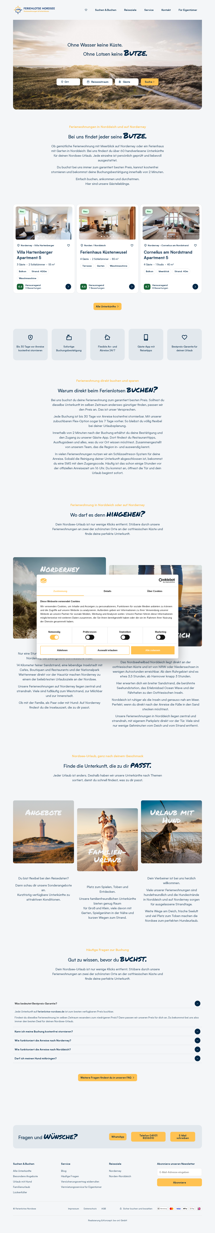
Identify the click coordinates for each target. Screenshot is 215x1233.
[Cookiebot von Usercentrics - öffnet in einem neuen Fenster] (161, 580)
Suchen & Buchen (105, 9)
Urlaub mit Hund (22, 1181)
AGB (103, 1208)
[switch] (89, 637)
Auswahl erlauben (107, 650)
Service (149, 9)
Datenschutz (90, 1208)
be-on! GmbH (120, 1220)
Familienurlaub (21, 1186)
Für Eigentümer (188, 9)
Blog (63, 1170)
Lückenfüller (20, 1192)
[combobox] (68, 81)
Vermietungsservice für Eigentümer (81, 1186)
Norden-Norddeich (120, 1176)
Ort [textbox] (67, 81)
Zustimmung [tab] (60, 591)
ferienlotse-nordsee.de (51, 1011)
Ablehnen (62, 650)
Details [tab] (107, 591)
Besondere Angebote (25, 1176)
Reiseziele (130, 9)
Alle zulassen (152, 650)
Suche (149, 81)
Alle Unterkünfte (22, 1170)
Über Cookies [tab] (154, 591)
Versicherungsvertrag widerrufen (80, 1181)
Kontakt (166, 9)
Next (66, 225)
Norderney (115, 1170)
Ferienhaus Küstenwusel (103, 252)
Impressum (73, 1208)
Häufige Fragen (70, 1176)
